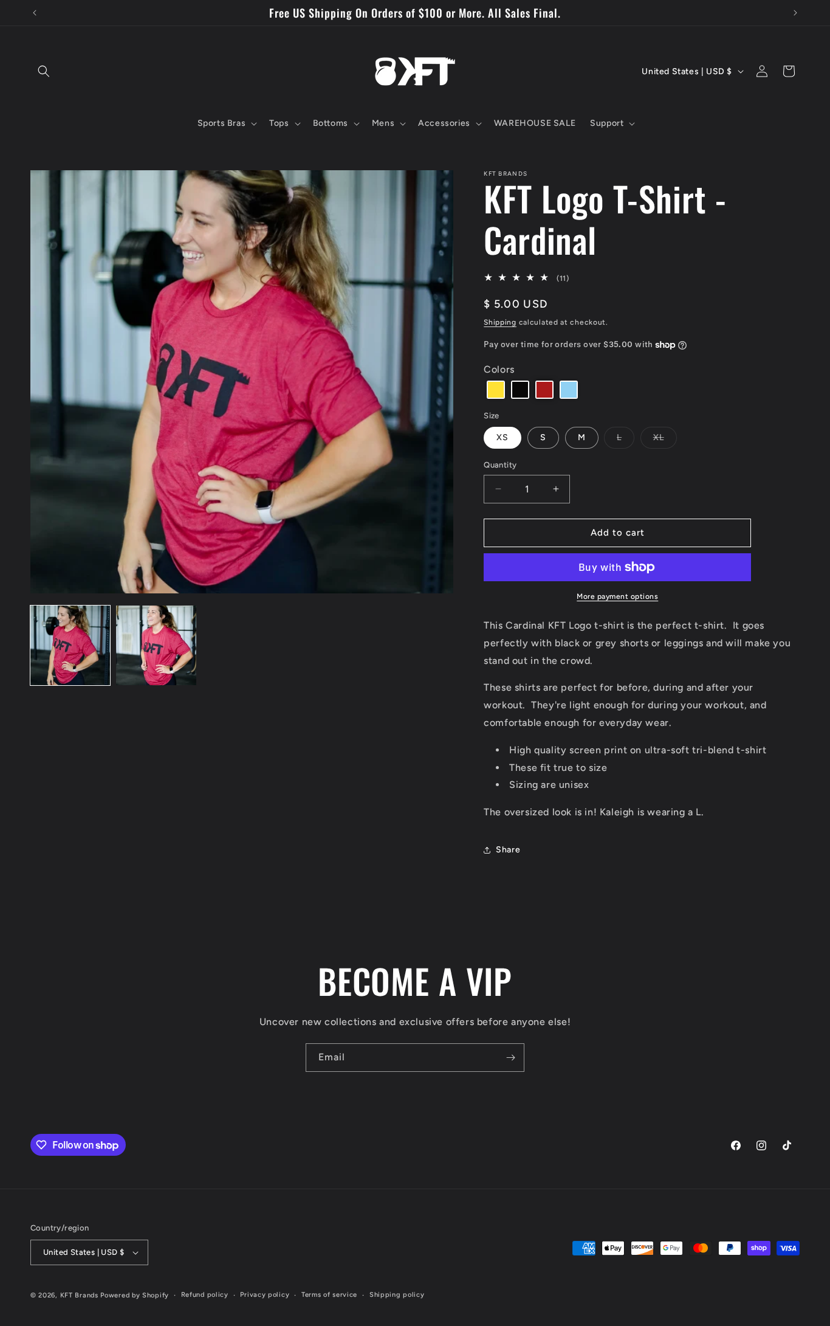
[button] (43, 71)
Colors (499, 369)
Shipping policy (397, 1295)
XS (502, 437)
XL (665, 440)
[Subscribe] (510, 1057)
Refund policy (204, 1295)
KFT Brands (79, 1295)
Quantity (500, 464)
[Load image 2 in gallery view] (156, 645)
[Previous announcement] (34, 12)
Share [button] (508, 849)
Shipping (500, 322)
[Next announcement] (795, 12)
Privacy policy (264, 1295)
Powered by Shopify (134, 1295)
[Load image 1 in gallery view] (70, 645)
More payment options (617, 596)
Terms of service (329, 1295)
